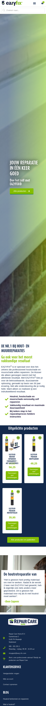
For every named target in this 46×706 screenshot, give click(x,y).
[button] (34, 3)
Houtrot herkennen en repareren (16, 699)
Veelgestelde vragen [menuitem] (11, 673)
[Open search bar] (38, 3)
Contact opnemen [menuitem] (10, 684)
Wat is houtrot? (9, 704)
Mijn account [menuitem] (8, 679)
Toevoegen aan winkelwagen (12, 475)
